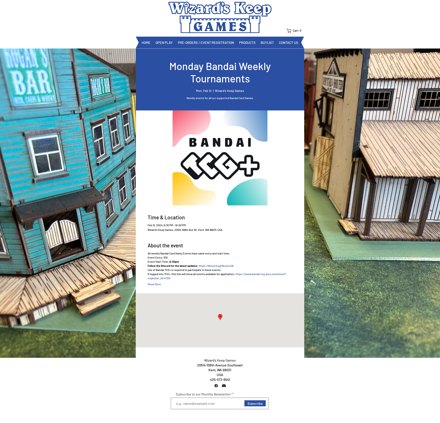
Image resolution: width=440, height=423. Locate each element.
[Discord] (224, 386)
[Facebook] (216, 386)
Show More (154, 284)
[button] (295, 30)
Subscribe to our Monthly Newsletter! (204, 394)
